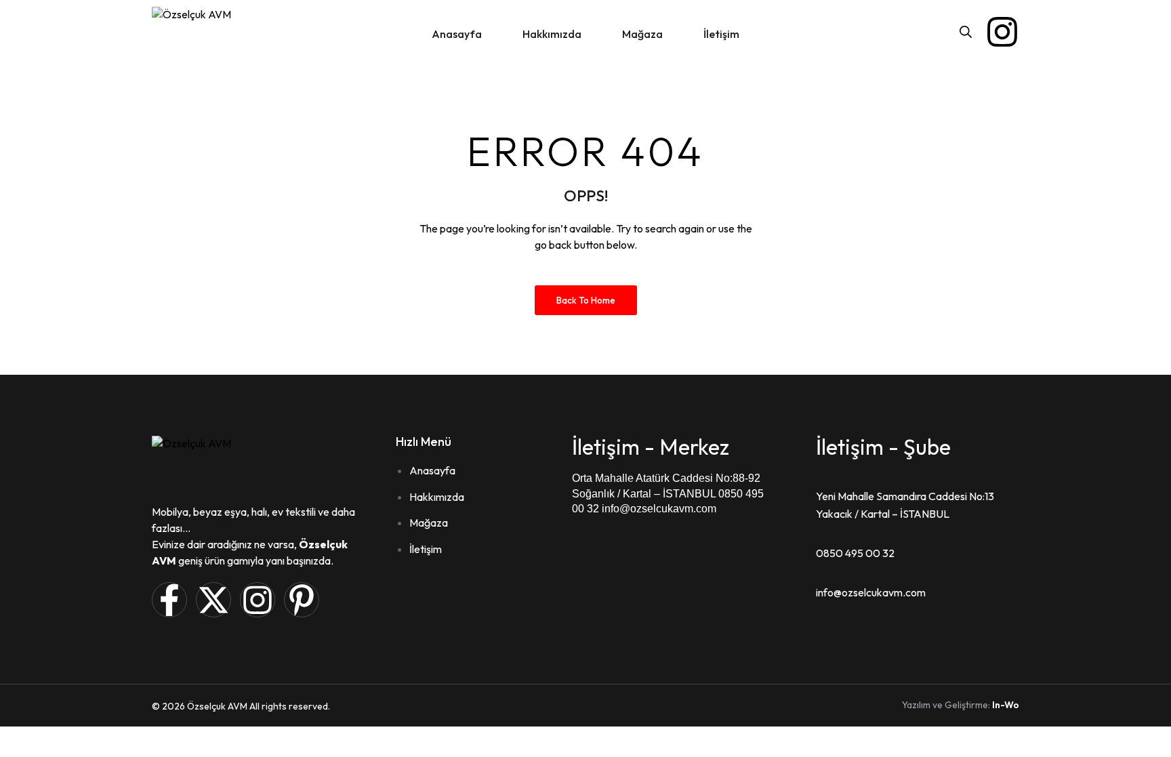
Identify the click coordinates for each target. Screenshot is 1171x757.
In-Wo (1005, 705)
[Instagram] (1002, 32)
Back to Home (585, 300)
